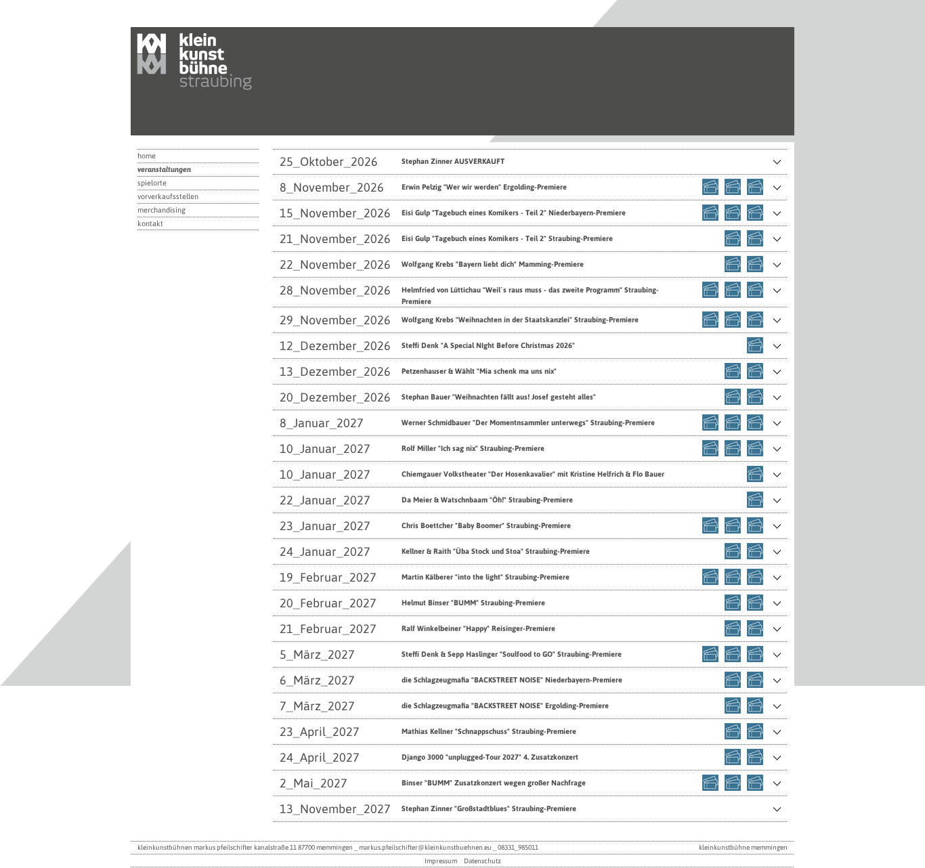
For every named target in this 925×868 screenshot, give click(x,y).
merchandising (161, 210)
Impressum (441, 861)
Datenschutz (482, 861)
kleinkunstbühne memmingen (743, 847)
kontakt (150, 223)
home (146, 156)
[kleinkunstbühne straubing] (205, 95)
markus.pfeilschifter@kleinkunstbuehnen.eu (425, 847)
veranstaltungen (164, 169)
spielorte (152, 183)
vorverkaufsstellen (167, 196)
